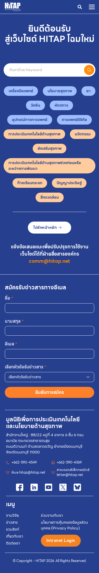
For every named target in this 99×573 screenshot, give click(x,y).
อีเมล (11, 343)
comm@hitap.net (49, 261)
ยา (88, 91)
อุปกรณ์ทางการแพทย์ (29, 120)
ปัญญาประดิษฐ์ (69, 183)
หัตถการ (61, 105)
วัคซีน (35, 105)
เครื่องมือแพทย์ (21, 91)
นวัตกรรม (83, 134)
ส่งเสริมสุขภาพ (49, 148)
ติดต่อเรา (13, 543)
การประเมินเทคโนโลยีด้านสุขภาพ (34, 134)
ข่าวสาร (12, 522)
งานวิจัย (12, 515)
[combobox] (49, 377)
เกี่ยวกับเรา (14, 536)
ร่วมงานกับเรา (52, 515)
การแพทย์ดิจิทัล (74, 120)
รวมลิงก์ (12, 529)
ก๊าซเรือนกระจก (29, 183)
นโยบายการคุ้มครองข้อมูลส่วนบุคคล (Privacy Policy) (64, 525)
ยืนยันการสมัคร (49, 392)
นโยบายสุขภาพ (60, 91)
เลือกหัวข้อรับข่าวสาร (25, 366)
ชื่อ (9, 298)
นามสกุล (14, 321)
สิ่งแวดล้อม (49, 197)
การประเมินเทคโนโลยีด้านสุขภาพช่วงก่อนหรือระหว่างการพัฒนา (44, 166)
